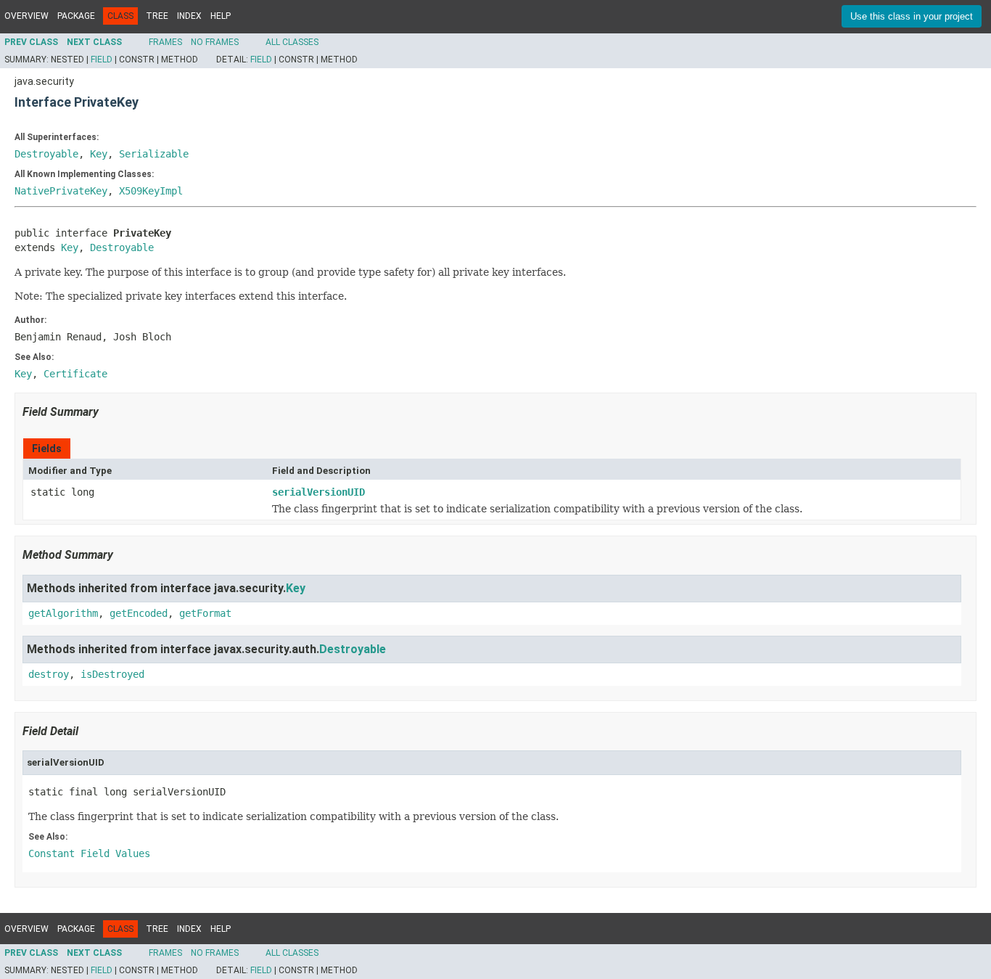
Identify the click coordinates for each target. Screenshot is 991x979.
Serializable (154, 154)
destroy (48, 674)
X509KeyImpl (151, 191)
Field (101, 59)
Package (76, 16)
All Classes (292, 42)
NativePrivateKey (61, 191)
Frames (165, 42)
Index (189, 16)
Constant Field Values (89, 853)
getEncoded (139, 613)
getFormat (205, 613)
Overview (26, 16)
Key (98, 154)
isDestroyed (112, 674)
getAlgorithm (63, 613)
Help (220, 16)
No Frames (215, 42)
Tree (157, 16)
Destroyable (46, 154)
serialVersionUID (318, 492)
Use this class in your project (911, 16)
